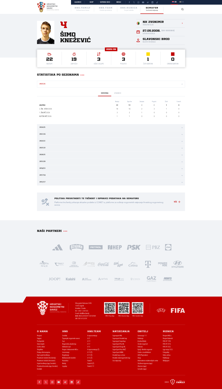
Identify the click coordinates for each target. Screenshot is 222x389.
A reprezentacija (92, 336)
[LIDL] (168, 247)
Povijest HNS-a (167, 336)
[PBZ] (152, 247)
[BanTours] (119, 279)
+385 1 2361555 (82, 311)
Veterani (140, 347)
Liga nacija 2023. (168, 350)
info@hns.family (84, 313)
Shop (91, 2)
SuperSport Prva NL (118, 344)
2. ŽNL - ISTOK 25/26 (45, 109)
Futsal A (89, 361)
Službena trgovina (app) (145, 363)
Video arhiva (166, 355)
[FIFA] (178, 310)
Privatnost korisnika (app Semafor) (47, 366)
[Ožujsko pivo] (76, 247)
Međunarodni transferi (69, 358)
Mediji (118, 2)
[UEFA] (161, 310)
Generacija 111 (142, 336)
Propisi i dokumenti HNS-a (70, 350)
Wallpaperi (166, 361)
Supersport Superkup (119, 341)
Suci (63, 341)
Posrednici (65, 361)
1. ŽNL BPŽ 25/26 (44, 113)
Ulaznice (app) (142, 366)
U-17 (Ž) (89, 355)
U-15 (88, 347)
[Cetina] (133, 264)
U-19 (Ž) (89, 352)
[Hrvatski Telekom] (148, 264)
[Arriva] (103, 279)
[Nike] (57, 247)
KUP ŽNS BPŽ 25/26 (45, 116)
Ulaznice (77, 2)
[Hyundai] (177, 264)
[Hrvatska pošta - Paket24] (59, 264)
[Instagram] (138, 2)
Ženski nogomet (143, 344)
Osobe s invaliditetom (144, 352)
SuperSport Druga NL (119, 347)
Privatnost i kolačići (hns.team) (46, 361)
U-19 (88, 341)
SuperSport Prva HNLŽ (119, 350)
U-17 (88, 344)
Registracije (65, 355)
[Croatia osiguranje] (74, 264)
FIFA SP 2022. (167, 347)
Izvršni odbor (41, 347)
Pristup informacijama (43, 352)
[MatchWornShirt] (168, 279)
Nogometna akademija (69, 344)
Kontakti (39, 369)
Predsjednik (40, 341)
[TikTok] (157, 2)
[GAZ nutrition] (151, 279)
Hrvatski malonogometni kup (121, 358)
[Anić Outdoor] (87, 279)
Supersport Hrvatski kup (120, 338)
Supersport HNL (117, 336)
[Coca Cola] (103, 264)
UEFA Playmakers (143, 355)
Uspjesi (39, 338)
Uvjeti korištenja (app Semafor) (46, 363)
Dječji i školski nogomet (145, 350)
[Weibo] (147, 2)
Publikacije (166, 358)
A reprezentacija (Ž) (93, 350)
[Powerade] (162, 264)
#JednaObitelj (142, 341)
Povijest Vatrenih (168, 338)
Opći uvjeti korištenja (43, 355)
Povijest (39, 336)
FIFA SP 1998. (167, 341)
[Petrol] (95, 247)
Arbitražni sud (66, 347)
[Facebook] (129, 2)
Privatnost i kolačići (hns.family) (46, 358)
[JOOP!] (54, 279)
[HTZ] (44, 264)
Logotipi (64, 366)
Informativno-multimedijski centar (148, 361)
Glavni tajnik (40, 344)
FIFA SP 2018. (167, 344)
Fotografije (166, 352)
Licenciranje (65, 352)
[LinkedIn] (152, 2)
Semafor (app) (142, 369)
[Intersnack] (118, 264)
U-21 (88, 338)
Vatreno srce (105, 2)
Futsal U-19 (90, 366)
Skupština (40, 350)
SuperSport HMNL (118, 352)
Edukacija (140, 338)
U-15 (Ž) (89, 358)
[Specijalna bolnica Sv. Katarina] (135, 279)
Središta (64, 336)
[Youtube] (143, 2)
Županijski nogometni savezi (71, 338)
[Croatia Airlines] (88, 264)
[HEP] (114, 247)
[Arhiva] (182, 9)
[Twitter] (134, 2)
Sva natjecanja (117, 361)
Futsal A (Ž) (90, 363)
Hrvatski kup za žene (119, 355)
